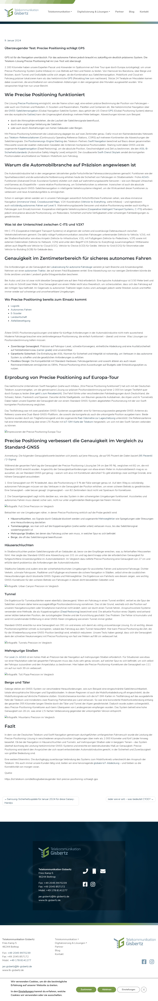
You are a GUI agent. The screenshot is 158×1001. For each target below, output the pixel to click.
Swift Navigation (97, 141)
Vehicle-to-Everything (94, 202)
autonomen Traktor (35, 270)
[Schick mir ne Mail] (103, 871)
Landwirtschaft (19, 317)
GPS (69, 78)
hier (87, 78)
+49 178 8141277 (56, 890)
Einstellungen (26, 991)
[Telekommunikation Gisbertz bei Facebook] (85, 884)
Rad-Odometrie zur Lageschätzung (96, 418)
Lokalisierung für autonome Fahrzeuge (71, 267)
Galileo (31, 114)
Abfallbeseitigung (20, 320)
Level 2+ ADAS (17, 657)
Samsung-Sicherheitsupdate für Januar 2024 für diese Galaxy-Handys (39, 801)
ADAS (145, 177)
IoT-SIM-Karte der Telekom (78, 422)
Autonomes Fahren (21, 309)
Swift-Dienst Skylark (109, 152)
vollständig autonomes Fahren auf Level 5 (33, 205)
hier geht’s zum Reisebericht (46, 393)
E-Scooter (16, 313)
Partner (119, 11)
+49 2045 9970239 (55, 883)
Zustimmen (86, 989)
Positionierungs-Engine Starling (45, 141)
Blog (131, 11)
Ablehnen (106, 989)
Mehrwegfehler (106, 518)
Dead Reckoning (70, 611)
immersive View (26, 202)
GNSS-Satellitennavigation (23, 110)
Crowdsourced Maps (48, 202)
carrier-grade (44, 350)
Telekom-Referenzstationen (24, 137)
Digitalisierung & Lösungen (92, 11)
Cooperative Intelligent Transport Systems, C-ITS (114, 209)
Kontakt (144, 11)
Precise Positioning (28, 103)
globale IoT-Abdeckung (106, 763)
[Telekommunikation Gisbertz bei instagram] (93, 884)
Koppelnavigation (27, 148)
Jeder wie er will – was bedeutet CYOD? (129, 799)
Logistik (15, 306)
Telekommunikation (59, 11)
